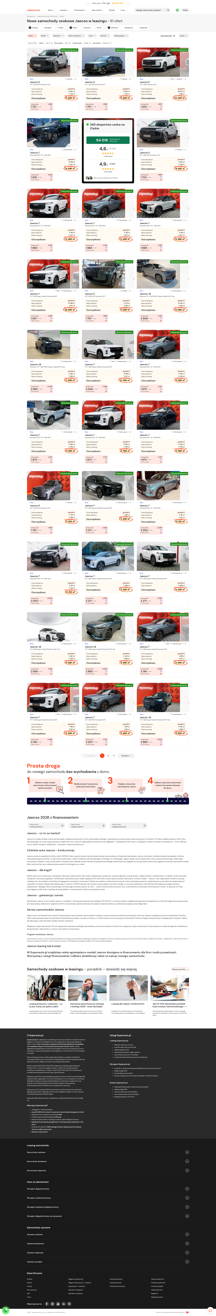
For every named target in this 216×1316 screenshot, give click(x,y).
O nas (123, 10)
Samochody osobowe (36, 1152)
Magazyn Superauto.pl (75, 1279)
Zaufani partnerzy (157, 1290)
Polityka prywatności (158, 1283)
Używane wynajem (34, 1262)
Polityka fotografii (157, 1286)
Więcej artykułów (178, 969)
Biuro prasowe (32, 1290)
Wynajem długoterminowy (38, 1189)
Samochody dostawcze (37, 1161)
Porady (29, 1286)
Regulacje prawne (157, 1297)
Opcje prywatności (157, 1279)
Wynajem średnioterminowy (39, 1198)
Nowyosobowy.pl (115, 1283)
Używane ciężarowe (35, 1252)
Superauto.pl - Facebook (76, 1286)
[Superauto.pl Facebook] (47, 1304)
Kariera (29, 1283)
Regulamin (154, 1293)
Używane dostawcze (35, 1243)
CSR (28, 1293)
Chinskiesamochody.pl (117, 1286)
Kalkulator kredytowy (75, 1293)
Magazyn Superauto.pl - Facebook (79, 1283)
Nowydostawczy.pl (116, 1279)
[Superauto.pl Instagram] (52, 1304)
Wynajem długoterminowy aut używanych (44, 1216)
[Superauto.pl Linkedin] (63, 1304)
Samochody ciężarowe (36, 1170)
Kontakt (112, 10)
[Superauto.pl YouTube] (58, 1304)
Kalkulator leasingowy (75, 1290)
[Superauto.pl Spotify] (69, 1304)
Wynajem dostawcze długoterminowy (43, 1207)
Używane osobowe (35, 1234)
